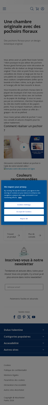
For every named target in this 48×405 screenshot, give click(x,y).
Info (20, 197)
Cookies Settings (24, 205)
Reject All (24, 219)
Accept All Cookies (24, 212)
